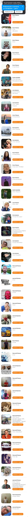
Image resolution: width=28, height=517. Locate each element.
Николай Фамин (16, 266)
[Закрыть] (22, 7)
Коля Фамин (15, 15)
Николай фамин (16, 494)
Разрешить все (9, 11)
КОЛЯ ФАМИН (16, 77)
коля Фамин (15, 202)
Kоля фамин (15, 127)
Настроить (18, 11)
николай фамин (16, 278)
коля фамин (15, 90)
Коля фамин (15, 215)
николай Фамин (16, 480)
